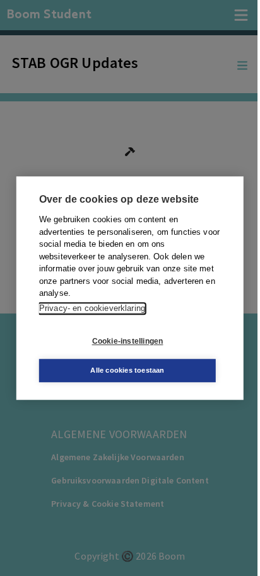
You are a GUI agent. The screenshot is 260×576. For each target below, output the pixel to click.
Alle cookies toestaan (127, 370)
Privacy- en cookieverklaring (92, 308)
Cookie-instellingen (127, 341)
